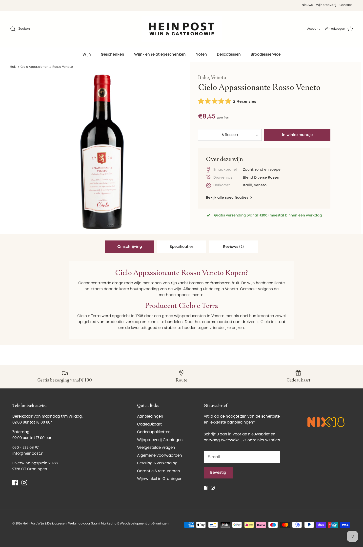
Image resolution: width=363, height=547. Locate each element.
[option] (102, 151)
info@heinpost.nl (28, 453)
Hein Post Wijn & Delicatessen (45, 524)
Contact (346, 5)
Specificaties (182, 246)
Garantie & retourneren (158, 471)
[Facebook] (15, 482)
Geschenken (112, 54)
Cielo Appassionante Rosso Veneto (46, 67)
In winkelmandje (297, 135)
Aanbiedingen (150, 416)
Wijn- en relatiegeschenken (160, 54)
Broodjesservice (266, 54)
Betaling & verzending (157, 463)
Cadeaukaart (149, 424)
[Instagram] (24, 482)
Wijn (86, 54)
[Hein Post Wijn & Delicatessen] (181, 29)
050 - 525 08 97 (25, 447)
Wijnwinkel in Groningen (159, 478)
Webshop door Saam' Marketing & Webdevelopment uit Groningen (118, 524)
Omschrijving (129, 246)
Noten (201, 54)
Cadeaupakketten (154, 432)
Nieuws (307, 5)
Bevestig (218, 472)
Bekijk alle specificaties (227, 197)
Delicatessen (229, 54)
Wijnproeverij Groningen (160, 440)
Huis (13, 67)
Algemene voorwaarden (159, 455)
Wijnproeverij (326, 5)
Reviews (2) (233, 246)
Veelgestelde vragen (156, 447)
